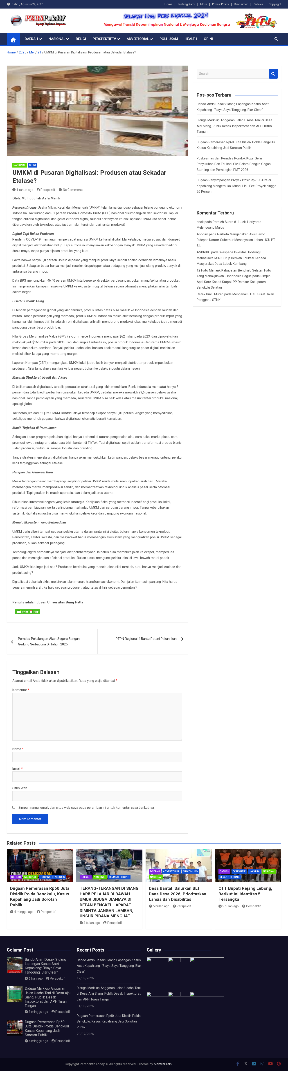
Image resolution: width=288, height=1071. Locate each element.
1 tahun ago (24, 190)
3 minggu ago (38, 1012)
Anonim (202, 234)
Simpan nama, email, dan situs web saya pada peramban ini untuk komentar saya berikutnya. (86, 808)
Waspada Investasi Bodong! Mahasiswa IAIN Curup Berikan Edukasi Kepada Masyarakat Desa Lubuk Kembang (231, 258)
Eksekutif (239, 871)
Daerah (31, 39)
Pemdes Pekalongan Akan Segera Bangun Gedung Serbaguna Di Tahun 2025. (49, 642)
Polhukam (169, 39)
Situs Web (19, 788)
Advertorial (138, 39)
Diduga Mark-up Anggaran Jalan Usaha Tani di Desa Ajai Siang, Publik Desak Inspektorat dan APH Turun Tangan (234, 126)
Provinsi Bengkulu (52, 877)
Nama (18, 749)
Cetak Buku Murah (210, 294)
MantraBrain (163, 1064)
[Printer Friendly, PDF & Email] (27, 611)
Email (17, 768)
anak (200, 222)
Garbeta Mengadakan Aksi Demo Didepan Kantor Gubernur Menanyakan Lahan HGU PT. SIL (236, 240)
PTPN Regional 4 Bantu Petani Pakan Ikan (146, 639)
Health (191, 39)
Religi (81, 39)
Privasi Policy (220, 4)
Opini (208, 39)
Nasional (57, 39)
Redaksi (258, 4)
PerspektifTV (104, 39)
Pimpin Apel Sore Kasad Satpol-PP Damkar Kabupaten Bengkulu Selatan (233, 281)
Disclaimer (241, 4)
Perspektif (47, 190)
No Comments (73, 190)
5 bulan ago (161, 906)
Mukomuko (190, 871)
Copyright (275, 4)
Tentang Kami (186, 4)
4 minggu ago (24, 912)
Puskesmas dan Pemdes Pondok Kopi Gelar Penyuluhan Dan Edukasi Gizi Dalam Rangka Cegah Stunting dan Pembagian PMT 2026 (234, 164)
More (203, 4)
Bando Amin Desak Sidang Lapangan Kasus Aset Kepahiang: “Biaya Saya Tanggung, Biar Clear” (45, 966)
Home (168, 4)
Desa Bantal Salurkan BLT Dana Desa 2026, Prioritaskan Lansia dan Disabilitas (177, 894)
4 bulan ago (91, 923)
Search (273, 74)
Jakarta (254, 871)
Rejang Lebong (119, 877)
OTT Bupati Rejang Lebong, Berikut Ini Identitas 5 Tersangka (245, 894)
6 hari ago (36, 978)
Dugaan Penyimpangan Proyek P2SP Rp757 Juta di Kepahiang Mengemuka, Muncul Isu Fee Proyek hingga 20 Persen (236, 186)
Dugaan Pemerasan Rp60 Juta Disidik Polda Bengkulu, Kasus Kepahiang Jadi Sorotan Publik (39, 897)
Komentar (20, 690)
